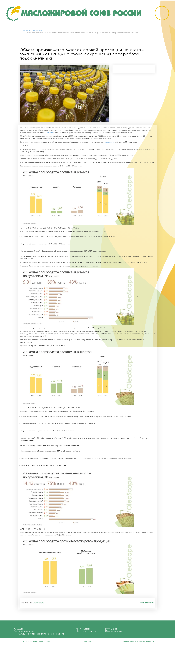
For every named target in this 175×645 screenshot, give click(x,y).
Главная (26, 30)
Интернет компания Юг (144, 642)
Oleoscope (38, 602)
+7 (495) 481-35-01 (90, 631)
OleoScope (49, 132)
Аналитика (37, 30)
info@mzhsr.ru (117, 631)
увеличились (109, 142)
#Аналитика (147, 602)
